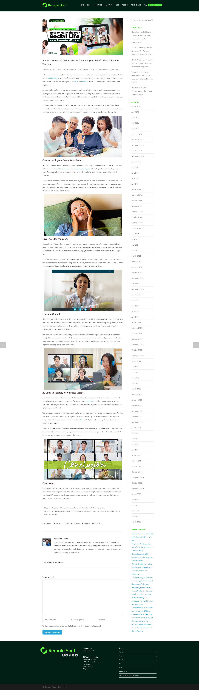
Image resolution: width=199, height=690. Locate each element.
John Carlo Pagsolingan (67, 70)
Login (159, 5)
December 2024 (138, 206)
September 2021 (138, 422)
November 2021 (138, 411)
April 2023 (136, 317)
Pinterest (76, 523)
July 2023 (135, 300)
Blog (117, 5)
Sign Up (152, 5)
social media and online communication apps (72, 169)
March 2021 (136, 455)
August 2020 (136, 494)
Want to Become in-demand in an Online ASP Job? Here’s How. (143, 537)
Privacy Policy (123, 671)
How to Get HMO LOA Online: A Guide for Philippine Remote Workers (143, 91)
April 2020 (136, 516)
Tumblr (66, 523)
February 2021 (137, 461)
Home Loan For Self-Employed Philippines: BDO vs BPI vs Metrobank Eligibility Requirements (142, 37)
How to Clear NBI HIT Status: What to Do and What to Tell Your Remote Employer (142, 63)
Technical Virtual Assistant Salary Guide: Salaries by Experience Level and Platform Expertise (142, 77)
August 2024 (136, 228)
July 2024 (135, 234)
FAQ (145, 5)
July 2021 (135, 433)
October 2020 (137, 483)
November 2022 (138, 345)
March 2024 (136, 256)
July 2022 (135, 367)
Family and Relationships (99, 70)
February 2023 (137, 328)
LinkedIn (87, 523)
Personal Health (114, 70)
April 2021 (136, 450)
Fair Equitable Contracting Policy (129, 675)
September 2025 (138, 156)
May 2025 (135, 178)
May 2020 (135, 511)
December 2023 (138, 273)
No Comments (83, 70)
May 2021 (135, 444)
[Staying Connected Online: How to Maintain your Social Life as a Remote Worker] (82, 36)
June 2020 (136, 505)
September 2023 (138, 289)
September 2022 (138, 356)
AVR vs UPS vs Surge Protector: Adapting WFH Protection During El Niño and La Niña (142, 51)
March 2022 (136, 389)
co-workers (89, 401)
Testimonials (136, 5)
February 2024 (137, 262)
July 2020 (135, 500)
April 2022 (136, 383)
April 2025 (136, 184)
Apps (44, 181)
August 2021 (136, 428)
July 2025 (135, 167)
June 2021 (136, 439)
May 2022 (135, 378)
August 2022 (136, 361)
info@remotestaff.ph (88, 651)
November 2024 (138, 212)
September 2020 (138, 489)
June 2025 (136, 173)
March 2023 (136, 322)
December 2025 (138, 140)
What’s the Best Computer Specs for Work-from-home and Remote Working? (143, 547)
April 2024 (136, 250)
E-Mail (97, 523)
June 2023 (136, 306)
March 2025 (136, 190)
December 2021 (138, 405)
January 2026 (137, 134)
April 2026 (136, 129)
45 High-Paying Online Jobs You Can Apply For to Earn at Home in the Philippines (142, 580)
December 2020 (138, 472)
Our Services (98, 5)
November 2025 (138, 145)
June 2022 (136, 372)
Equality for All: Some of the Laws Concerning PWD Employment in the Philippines (142, 597)
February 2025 (137, 195)
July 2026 (135, 112)
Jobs (88, 5)
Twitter (57, 523)
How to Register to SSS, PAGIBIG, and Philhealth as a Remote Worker (142, 557)
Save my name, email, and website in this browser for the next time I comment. (73, 626)
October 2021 (137, 417)
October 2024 (137, 217)
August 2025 (136, 162)
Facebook (47, 523)
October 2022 (137, 350)
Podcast (125, 5)
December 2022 (138, 339)
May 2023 (135, 311)
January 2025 (137, 201)
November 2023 (138, 278)
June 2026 (136, 117)
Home (82, 5)
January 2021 (137, 466)
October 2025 (137, 151)
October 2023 (137, 284)
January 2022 (137, 400)
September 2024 (138, 223)
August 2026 (136, 106)
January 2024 (137, 267)
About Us (109, 5)
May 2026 (135, 123)
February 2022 (137, 394)
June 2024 (136, 239)
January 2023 (137, 333)
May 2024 (135, 245)
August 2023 (136, 295)
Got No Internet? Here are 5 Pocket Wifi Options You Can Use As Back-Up (142, 627)
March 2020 (136, 522)
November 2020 (138, 477)
